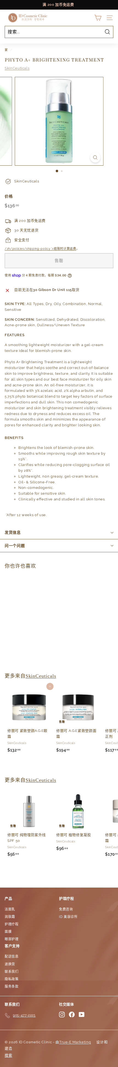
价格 (9, 196)
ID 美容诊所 (68, 917)
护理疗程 (12, 924)
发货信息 (13, 532)
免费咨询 (66, 909)
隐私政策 (12, 979)
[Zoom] (95, 157)
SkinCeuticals (17, 68)
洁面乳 (10, 909)
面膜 (8, 932)
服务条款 (12, 986)
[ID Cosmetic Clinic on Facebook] (72, 1014)
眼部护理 (12, 939)
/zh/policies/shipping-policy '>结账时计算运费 (40, 248)
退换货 (10, 964)
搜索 (8, 1055)
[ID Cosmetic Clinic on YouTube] (82, 1014)
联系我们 (12, 972)
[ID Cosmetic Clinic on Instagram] (62, 1014)
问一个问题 (15, 545)
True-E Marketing (75, 1042)
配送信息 (12, 956)
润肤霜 (10, 917)
